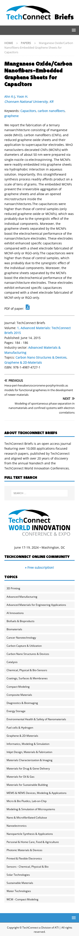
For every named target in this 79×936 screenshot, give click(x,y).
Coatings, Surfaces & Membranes (27, 678)
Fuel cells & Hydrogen (20, 727)
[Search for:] (39, 493)
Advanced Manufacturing (22, 597)
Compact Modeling (18, 687)
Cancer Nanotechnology (21, 637)
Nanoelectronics (17, 826)
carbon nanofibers (51, 111)
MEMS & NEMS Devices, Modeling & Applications (36, 793)
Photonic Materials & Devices (24, 850)
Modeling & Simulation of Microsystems (31, 809)
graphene (11, 116)
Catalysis (12, 662)
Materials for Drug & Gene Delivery (28, 768)
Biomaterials (14, 629)
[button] (73, 30)
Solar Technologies (18, 875)
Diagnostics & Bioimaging (22, 703)
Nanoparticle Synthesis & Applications (30, 834)
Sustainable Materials (20, 883)
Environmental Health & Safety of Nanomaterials (36, 719)
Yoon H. (22, 96)
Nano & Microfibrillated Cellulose (27, 817)
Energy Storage (16, 711)
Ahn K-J (9, 96)
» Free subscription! (39, 567)
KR (51, 101)
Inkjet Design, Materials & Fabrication (29, 752)
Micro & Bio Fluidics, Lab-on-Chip (27, 801)
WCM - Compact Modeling (22, 899)
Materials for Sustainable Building (27, 785)
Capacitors (28, 111)
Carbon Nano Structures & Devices (41, 357)
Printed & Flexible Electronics (24, 858)
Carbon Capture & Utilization (24, 646)
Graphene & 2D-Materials (23, 362)
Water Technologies (19, 891)
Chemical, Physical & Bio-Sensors (27, 670)
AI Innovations (15, 613)
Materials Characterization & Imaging (29, 760)
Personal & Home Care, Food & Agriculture (33, 842)
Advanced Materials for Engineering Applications (36, 605)
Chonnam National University (26, 101)
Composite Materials (19, 695)
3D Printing (13, 588)
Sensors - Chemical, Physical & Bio (27, 866)
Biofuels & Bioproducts (20, 621)
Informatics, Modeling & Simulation (28, 744)
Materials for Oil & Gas (20, 776)
